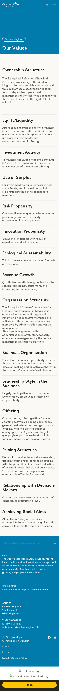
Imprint (6, 652)
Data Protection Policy (14, 658)
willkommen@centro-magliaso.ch (20, 627)
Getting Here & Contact (15, 640)
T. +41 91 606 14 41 (11, 620)
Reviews (6, 646)
